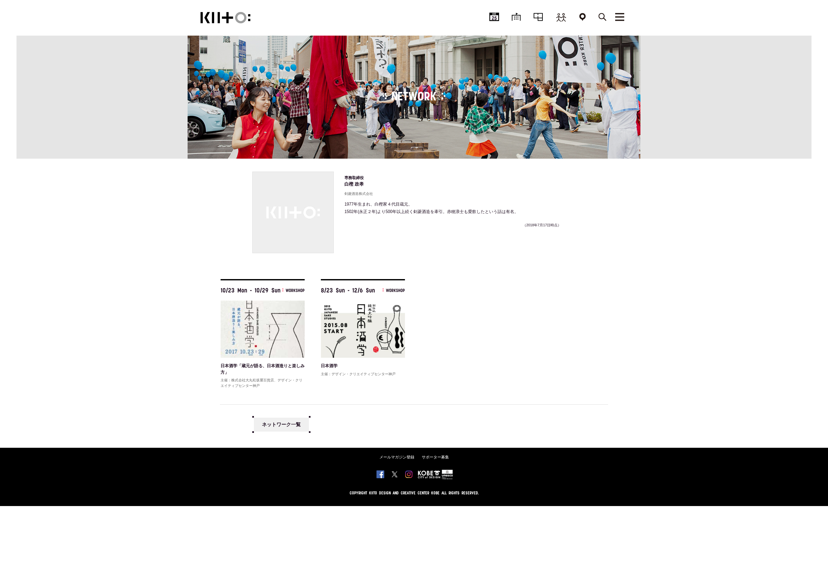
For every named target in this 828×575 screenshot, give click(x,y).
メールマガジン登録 (396, 457)
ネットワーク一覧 (281, 424)
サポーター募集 (435, 457)
